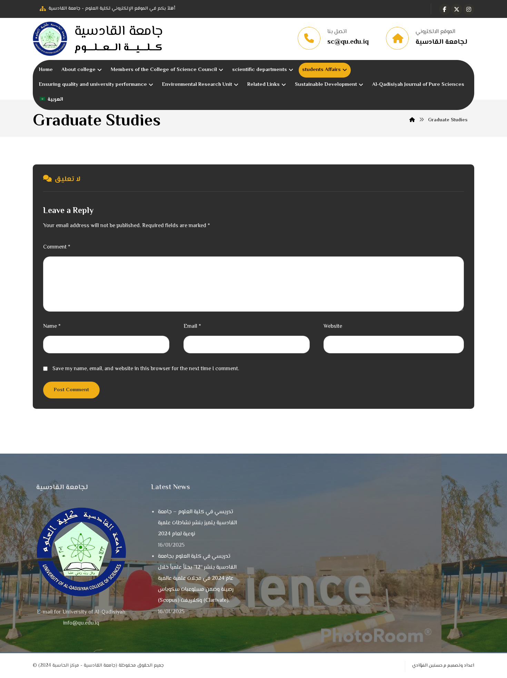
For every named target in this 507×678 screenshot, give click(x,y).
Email (192, 326)
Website (333, 326)
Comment (56, 247)
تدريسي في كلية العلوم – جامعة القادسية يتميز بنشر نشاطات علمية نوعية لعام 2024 (197, 523)
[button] (444, 9)
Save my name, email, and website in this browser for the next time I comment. (145, 369)
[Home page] (412, 120)
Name (52, 326)
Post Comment (71, 390)
